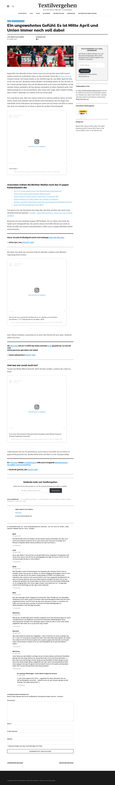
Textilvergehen (57, 5)
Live (31, 13)
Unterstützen (58, 13)
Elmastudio (52, 780)
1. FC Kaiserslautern (28, 499)
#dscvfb (52, 237)
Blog (9, 21)
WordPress (36, 780)
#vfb (50, 345)
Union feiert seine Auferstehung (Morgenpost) (32, 194)
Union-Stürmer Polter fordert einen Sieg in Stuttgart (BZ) (36, 196)
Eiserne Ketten (89, 126)
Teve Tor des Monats (93, 130)
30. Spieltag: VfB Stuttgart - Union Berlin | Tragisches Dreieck (37, 673)
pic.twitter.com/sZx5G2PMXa (19, 464)
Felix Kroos (28, 171)
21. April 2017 (21, 675)
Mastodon (18, 512)
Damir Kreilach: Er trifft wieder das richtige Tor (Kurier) (36, 199)
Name (9, 724)
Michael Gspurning (27, 322)
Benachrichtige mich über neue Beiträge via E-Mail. (25, 746)
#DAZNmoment (61, 462)
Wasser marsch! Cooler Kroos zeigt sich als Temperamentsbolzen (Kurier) (43, 202)
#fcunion (60, 237)
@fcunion (14, 462)
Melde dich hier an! (82, 99)
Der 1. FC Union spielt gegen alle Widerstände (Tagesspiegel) (37, 191)
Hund (63, 499)
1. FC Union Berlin (43, 499)
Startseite (22, 13)
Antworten (17, 545)
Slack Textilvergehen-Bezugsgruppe (89, 90)
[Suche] (13, 6)
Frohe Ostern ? (13, 168)
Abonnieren (56, 490)
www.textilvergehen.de (24, 516)
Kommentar (11, 700)
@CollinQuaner (30, 462)
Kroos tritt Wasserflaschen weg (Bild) (28, 204)
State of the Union (18, 21)
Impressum (71, 13)
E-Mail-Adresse (12, 731)
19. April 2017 (17, 653)
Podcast (90, 128)
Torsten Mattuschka (27, 439)
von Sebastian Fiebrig (15, 37)
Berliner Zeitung (64, 76)
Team (38, 13)
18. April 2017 (12, 39)
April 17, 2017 (29, 242)
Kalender (46, 13)
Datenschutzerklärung (87, 13)
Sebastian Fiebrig (26, 509)
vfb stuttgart (20, 501)
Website (9, 739)
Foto (99, 126)
